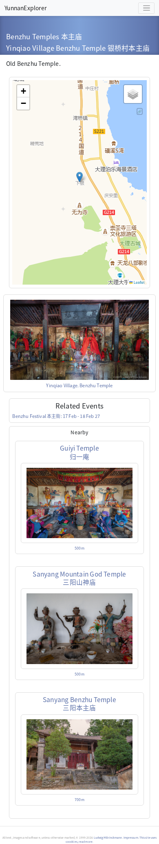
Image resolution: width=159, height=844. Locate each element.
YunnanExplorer (25, 8)
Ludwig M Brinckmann (108, 837)
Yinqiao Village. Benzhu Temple (79, 385)
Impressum (131, 837)
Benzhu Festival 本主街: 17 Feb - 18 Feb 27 (56, 416)
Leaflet (138, 282)
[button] (79, 177)
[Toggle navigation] (146, 8)
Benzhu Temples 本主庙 (44, 36)
